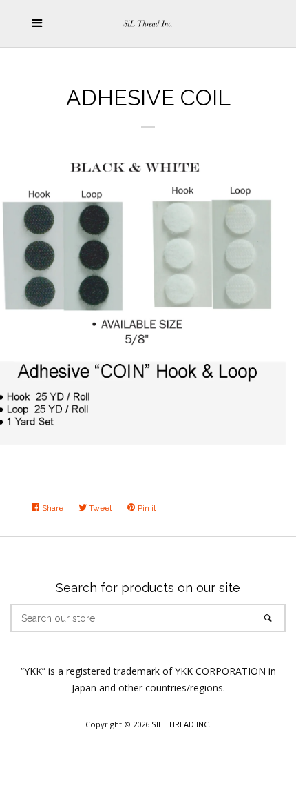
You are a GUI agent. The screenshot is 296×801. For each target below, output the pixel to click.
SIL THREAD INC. (181, 724)
